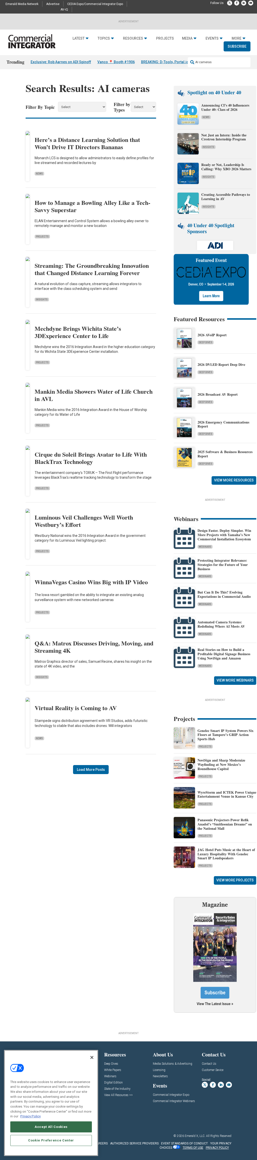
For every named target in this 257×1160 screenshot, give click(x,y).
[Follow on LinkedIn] (243, 3)
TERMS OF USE (193, 1147)
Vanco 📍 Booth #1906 (116, 62)
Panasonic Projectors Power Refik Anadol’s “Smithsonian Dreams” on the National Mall (225, 824)
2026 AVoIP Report (212, 335)
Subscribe (237, 46)
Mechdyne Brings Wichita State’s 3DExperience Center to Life (78, 332)
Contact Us (209, 1063)
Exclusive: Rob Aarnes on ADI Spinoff (61, 62)
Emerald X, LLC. (195, 1136)
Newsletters (160, 1076)
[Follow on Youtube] (250, 3)
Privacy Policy (30, 1116)
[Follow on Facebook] (236, 3)
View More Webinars (235, 680)
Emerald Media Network (22, 4)
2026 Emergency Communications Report (223, 424)
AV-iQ (64, 9)
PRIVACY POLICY (217, 1147)
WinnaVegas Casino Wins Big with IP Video (91, 581)
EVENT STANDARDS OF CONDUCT (184, 1143)
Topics (104, 38)
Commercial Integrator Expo (171, 1095)
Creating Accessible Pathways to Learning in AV (225, 196)
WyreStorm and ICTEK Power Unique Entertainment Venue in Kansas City (227, 794)
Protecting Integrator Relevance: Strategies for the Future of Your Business (223, 564)
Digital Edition (113, 1082)
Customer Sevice (212, 1070)
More (236, 38)
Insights (42, 299)
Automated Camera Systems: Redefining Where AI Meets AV (221, 624)
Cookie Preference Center (51, 1140)
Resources (133, 38)
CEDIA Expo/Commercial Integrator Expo (95, 4)
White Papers (112, 1070)
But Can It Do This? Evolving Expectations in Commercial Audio (224, 594)
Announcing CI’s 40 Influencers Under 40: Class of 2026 (225, 107)
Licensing (159, 1070)
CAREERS (101, 1143)
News (39, 173)
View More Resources (234, 480)
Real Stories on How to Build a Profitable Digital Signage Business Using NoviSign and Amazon (224, 654)
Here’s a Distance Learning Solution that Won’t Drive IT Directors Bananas (87, 143)
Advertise (52, 4)
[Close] (91, 1057)
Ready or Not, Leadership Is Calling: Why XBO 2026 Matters (226, 167)
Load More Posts (91, 770)
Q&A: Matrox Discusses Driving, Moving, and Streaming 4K (94, 647)
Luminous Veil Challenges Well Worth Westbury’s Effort (84, 521)
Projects (165, 38)
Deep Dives (205, 342)
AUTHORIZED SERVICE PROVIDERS (134, 1143)
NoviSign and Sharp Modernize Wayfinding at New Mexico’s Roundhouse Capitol (221, 764)
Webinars (205, 546)
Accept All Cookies (51, 1127)
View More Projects (235, 880)
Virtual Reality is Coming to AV (76, 707)
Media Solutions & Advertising (172, 1063)
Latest (79, 38)
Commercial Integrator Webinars (174, 1101)
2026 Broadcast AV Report (218, 394)
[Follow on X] (229, 3)
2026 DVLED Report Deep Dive (221, 364)
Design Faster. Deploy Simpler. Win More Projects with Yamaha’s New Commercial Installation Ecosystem (224, 535)
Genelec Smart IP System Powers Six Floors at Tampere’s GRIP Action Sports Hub (225, 735)
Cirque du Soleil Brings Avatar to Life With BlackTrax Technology (91, 458)
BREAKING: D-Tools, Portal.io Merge (170, 62)
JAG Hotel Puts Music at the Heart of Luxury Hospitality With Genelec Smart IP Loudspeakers (226, 854)
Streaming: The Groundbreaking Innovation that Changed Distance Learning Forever (92, 269)
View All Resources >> (118, 1095)
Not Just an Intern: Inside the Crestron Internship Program (223, 137)
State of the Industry (117, 1089)
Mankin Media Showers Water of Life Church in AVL (94, 395)
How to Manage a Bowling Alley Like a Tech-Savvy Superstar (92, 206)
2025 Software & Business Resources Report (225, 454)
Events (212, 38)
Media (187, 38)
